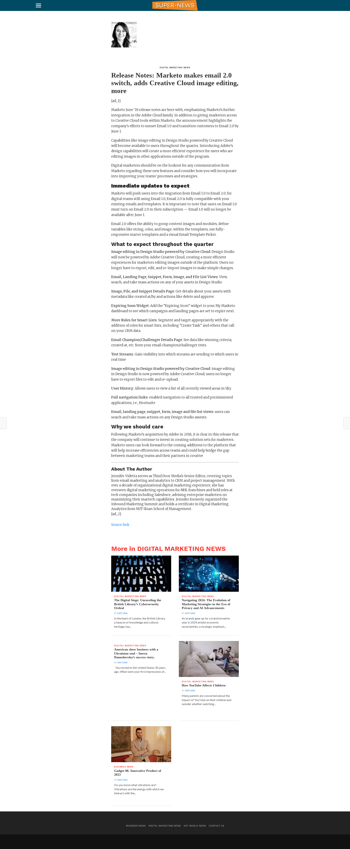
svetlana (122, 613)
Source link (120, 525)
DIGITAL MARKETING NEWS (164, 825)
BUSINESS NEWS (136, 825)
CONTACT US (216, 825)
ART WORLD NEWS (195, 825)
